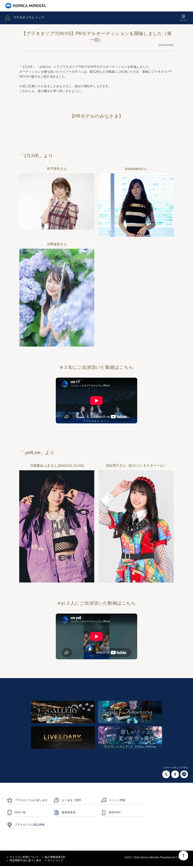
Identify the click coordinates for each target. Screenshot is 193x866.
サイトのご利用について (24, 856)
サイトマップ (55, 860)
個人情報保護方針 (55, 856)
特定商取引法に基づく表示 (25, 860)
